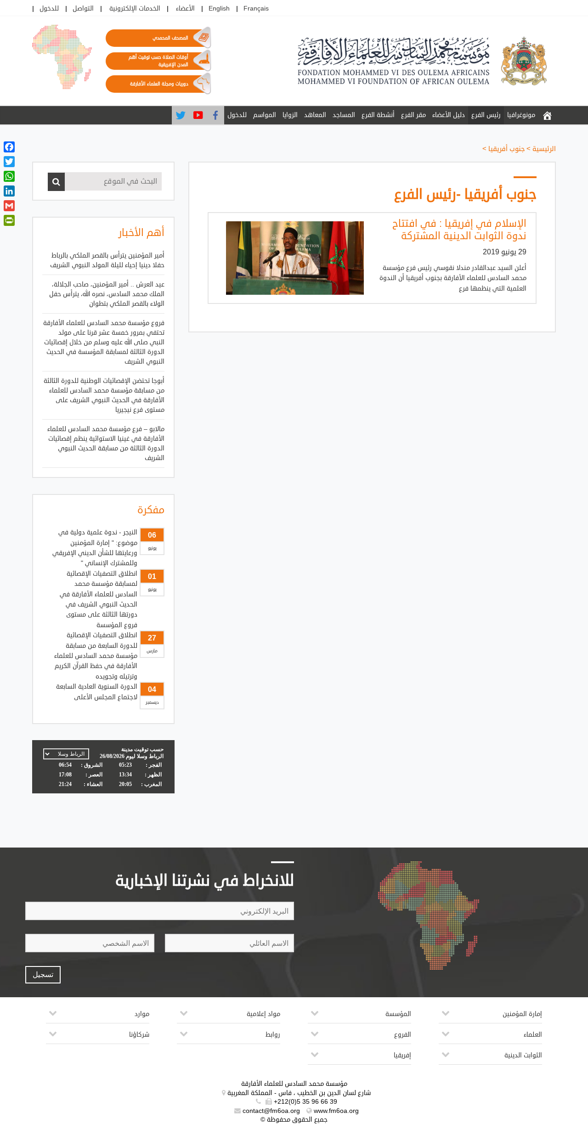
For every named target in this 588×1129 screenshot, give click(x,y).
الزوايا (290, 115)
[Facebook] (215, 115)
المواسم (264, 115)
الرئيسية (544, 149)
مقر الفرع (413, 115)
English (219, 8)
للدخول (49, 8)
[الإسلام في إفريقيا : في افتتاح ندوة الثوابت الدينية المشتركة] (290, 258)
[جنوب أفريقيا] (547, 115)
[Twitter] (180, 115)
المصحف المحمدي (170, 38)
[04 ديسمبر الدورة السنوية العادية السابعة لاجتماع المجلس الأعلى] (103, 651)
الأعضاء (185, 8)
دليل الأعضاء (448, 115)
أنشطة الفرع (378, 115)
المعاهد (315, 115)
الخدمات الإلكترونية (134, 8)
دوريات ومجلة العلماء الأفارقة (159, 84)
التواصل (83, 8)
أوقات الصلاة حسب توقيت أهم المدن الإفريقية (158, 61)
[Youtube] (198, 115)
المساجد (344, 115)
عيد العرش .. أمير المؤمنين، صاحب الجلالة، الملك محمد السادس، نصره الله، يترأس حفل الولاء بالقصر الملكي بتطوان (106, 294)
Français (256, 8)
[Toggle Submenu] (446, 1017)
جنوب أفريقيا (506, 149)
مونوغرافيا (521, 115)
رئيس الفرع (486, 115)
